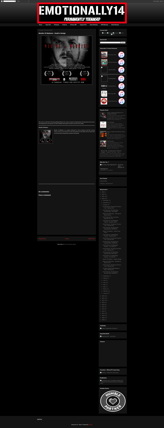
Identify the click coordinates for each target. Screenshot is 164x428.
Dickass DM (73, 24)
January (105, 293)
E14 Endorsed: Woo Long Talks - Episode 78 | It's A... (111, 218)
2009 (103, 317)
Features (64, 24)
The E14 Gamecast (113, 62)
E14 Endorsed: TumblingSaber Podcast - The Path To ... (110, 256)
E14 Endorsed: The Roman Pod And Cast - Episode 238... (112, 239)
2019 (103, 296)
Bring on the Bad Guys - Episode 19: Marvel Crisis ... (112, 262)
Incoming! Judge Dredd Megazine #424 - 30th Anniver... (111, 269)
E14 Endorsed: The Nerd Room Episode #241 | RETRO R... (110, 228)
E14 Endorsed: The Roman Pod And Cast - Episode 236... (112, 265)
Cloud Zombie (103, 181)
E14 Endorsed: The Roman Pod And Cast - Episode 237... (112, 249)
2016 (103, 302)
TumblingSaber (112, 78)
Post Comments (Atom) (70, 244)
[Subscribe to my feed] (104, 62)
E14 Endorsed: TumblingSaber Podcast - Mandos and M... (110, 221)
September (106, 276)
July (104, 280)
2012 (103, 311)
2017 (103, 300)
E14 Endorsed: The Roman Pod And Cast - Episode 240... (112, 207)
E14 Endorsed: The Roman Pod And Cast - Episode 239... (112, 225)
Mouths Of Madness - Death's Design (112, 259)
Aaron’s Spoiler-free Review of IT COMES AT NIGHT (115, 113)
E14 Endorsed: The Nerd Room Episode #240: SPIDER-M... (110, 242)
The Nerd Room (112, 86)
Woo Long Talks (112, 93)
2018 (103, 298)
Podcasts (56, 24)
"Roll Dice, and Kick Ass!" (106, 183)
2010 (103, 315)
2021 (103, 196)
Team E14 (48, 24)
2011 (103, 313)
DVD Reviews (104, 24)
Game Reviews (94, 24)
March (105, 289)
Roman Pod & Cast (112, 101)
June (104, 282)
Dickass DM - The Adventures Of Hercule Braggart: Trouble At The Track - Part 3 (111, 151)
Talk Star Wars (112, 69)
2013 (103, 309)
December (106, 200)
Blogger (90, 424)
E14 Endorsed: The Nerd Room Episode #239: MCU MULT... (110, 253)
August (105, 278)
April (104, 286)
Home (40, 24)
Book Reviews (115, 24)
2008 (103, 319)
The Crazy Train (112, 54)
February (105, 291)
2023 (103, 192)
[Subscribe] (121, 62)
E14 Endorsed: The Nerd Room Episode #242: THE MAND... (110, 211)
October (105, 204)
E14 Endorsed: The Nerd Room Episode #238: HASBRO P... (110, 272)
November (106, 202)
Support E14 (83, 24)
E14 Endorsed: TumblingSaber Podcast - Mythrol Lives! (110, 235)
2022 (103, 194)
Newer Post (42, 238)
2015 (103, 304)
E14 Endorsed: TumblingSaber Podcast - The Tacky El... (110, 245)
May (104, 284)
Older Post (91, 238)
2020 (103, 198)
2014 (103, 306)
